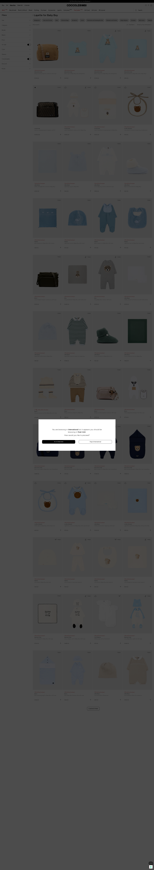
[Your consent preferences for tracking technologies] (151, 867)
